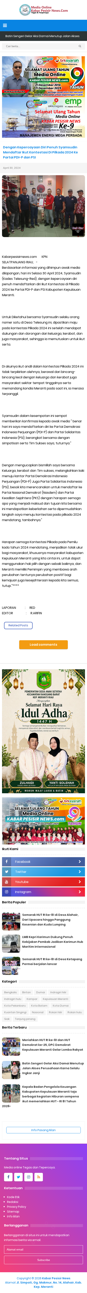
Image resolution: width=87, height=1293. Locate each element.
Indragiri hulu (12, 999)
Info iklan (13, 1216)
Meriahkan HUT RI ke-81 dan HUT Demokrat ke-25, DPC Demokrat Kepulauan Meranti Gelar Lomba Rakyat (52, 1045)
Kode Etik (13, 1197)
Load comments (43, 644)
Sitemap (13, 1212)
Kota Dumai (61, 1006)
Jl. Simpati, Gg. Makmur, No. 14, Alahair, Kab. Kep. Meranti (49, 1285)
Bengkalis (10, 992)
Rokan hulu (75, 1012)
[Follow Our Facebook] (8, 1177)
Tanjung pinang (25, 1019)
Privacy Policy (16, 1207)
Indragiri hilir (58, 992)
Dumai (40, 992)
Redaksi (12, 1202)
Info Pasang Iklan (43, 1130)
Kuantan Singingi (15, 1012)
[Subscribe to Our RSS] (38, 1177)
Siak (7, 1019)
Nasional (38, 1012)
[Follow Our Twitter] (18, 1177)
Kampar (32, 999)
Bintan (26, 992)
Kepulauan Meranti (55, 999)
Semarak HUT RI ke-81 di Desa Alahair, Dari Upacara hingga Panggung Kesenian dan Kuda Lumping (50, 920)
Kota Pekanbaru (15, 1006)
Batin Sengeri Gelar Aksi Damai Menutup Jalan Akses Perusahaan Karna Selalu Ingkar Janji (53, 1068)
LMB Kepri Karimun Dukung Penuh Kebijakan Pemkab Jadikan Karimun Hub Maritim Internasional (52, 942)
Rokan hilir (55, 1012)
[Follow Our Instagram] (28, 1177)
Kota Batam (39, 1006)
